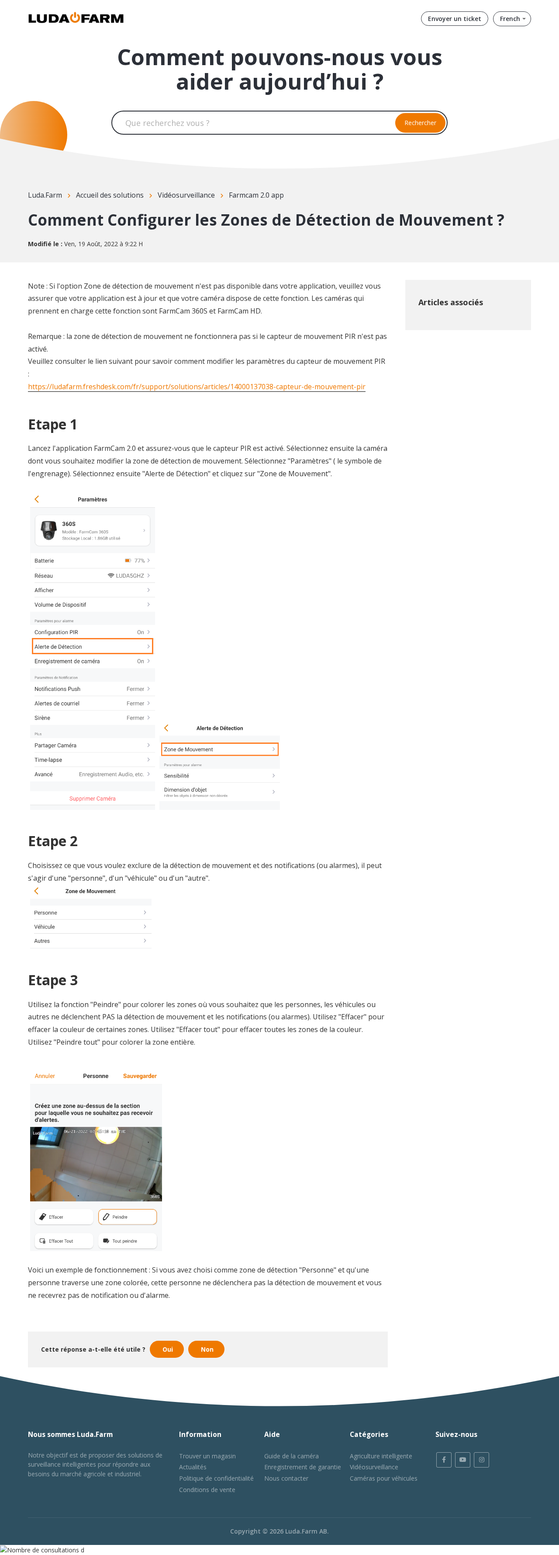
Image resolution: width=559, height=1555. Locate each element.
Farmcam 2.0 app (256, 195)
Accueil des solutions (110, 195)
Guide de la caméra (291, 1456)
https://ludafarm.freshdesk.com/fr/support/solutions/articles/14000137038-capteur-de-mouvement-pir (197, 386)
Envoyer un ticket (454, 18)
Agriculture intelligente (381, 1456)
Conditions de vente (207, 1489)
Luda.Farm (45, 195)
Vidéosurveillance (186, 195)
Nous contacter (286, 1478)
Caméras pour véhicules (384, 1478)
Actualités (193, 1467)
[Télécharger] (263, 684)
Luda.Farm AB (306, 1531)
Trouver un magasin (207, 1456)
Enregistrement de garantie (302, 1467)
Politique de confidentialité (216, 1478)
